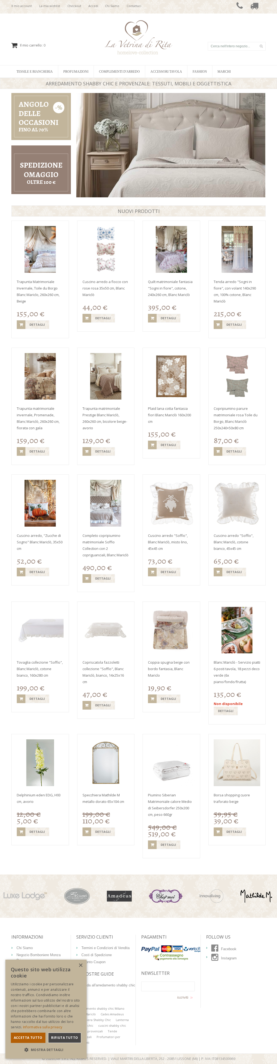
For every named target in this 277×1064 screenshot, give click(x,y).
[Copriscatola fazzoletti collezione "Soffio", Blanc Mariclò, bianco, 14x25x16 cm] (106, 630)
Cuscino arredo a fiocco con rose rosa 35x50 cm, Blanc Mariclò (105, 288)
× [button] (80, 965)
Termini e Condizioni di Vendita (105, 948)
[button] (46, 1049)
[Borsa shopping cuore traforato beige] (237, 762)
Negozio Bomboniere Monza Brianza (39, 957)
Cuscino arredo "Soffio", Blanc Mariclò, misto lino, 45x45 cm (168, 542)
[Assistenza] (239, 6)
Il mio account (21, 6)
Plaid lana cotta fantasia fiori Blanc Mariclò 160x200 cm (169, 415)
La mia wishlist (49, 6)
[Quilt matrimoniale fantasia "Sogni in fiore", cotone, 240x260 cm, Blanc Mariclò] (171, 249)
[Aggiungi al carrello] (21, 324)
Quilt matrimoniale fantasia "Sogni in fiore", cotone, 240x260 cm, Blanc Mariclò (170, 288)
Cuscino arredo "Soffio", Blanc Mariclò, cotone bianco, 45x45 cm (233, 542)
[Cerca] (261, 46)
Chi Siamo (112, 6)
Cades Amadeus (112, 1014)
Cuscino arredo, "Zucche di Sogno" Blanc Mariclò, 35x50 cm (39, 542)
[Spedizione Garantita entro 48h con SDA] (254, 6)
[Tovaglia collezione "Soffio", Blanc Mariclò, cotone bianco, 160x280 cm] (40, 630)
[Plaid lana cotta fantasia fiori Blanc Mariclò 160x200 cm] (171, 376)
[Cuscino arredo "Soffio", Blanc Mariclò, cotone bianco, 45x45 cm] (237, 503)
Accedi (93, 6)
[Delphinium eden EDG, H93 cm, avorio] (40, 762)
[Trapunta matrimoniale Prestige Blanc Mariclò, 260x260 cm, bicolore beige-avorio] (106, 376)
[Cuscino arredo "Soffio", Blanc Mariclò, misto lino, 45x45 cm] (171, 503)
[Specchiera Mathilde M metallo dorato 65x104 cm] (106, 762)
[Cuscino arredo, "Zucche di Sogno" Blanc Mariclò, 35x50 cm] (40, 503)
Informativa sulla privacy (42, 1027)
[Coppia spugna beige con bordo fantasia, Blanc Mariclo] (171, 630)
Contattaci (134, 6)
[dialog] (46, 1009)
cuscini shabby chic (112, 1025)
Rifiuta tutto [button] (64, 1037)
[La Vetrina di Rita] (138, 23)
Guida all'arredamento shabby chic (108, 985)
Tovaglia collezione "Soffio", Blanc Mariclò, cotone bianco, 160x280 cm (40, 669)
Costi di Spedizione (96, 955)
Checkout (74, 6)
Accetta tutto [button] (28, 1037)
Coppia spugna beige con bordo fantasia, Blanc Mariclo (169, 669)
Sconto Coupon (93, 962)
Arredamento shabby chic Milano (100, 1008)
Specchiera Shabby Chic (93, 1020)
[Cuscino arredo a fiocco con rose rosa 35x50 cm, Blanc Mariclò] (106, 249)
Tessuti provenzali (89, 1031)
